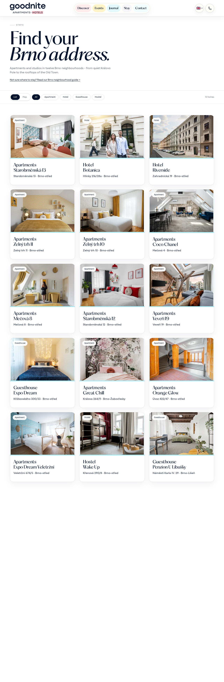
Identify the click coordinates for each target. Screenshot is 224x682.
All (36, 97)
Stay (127, 8)
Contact (140, 8)
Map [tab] (25, 97)
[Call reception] (209, 8)
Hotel (65, 97)
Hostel (98, 97)
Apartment (49, 97)
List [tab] (15, 97)
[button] (199, 8)
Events (99, 8)
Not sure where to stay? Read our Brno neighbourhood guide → (45, 80)
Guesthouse (82, 97)
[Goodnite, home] (28, 8)
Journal (113, 8)
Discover (83, 8)
